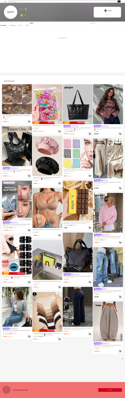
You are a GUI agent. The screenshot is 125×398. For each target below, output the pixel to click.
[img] (17, 273)
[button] (3, 1)
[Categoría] (5, 1)
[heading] (55, 9)
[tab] (31, 23)
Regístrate (110, 389)
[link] (10, 12)
